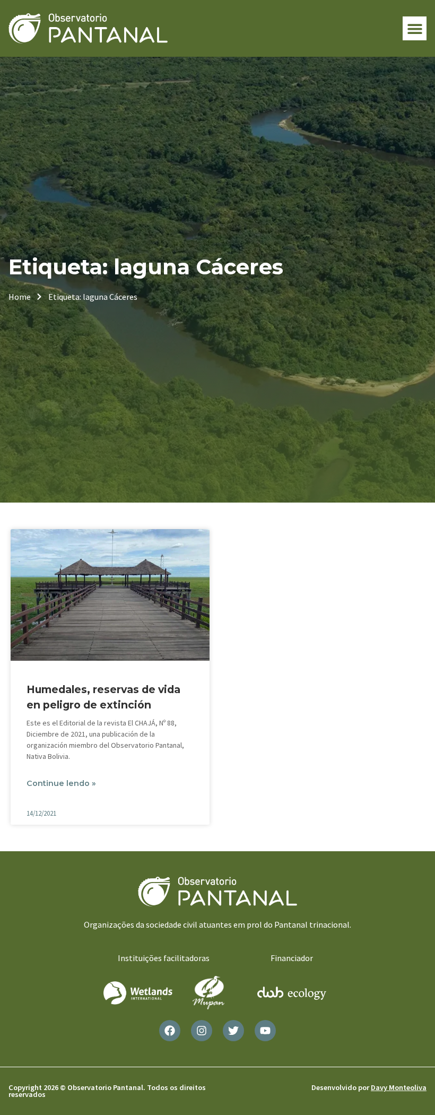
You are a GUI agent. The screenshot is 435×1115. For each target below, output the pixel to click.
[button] (415, 28)
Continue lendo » (61, 783)
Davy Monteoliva (399, 1087)
